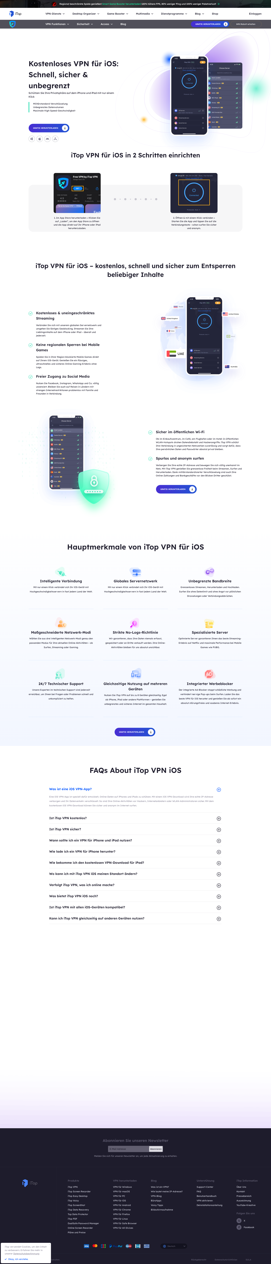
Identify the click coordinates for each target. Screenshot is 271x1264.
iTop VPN (73, 1187)
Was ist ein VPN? (160, 1187)
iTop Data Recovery (78, 1209)
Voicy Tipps (157, 1205)
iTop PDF (72, 1218)
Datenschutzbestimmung (26, 1253)
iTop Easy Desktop (78, 1196)
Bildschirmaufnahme (162, 1209)
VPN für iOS (119, 1200)
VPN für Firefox (121, 1214)
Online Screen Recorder (80, 1227)
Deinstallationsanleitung (209, 1205)
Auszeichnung (243, 1200)
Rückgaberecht (198, 1259)
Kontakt (240, 1191)
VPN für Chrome (122, 1209)
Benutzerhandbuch (206, 1196)
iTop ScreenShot (76, 1205)
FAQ (199, 1191)
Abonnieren (156, 1149)
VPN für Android (122, 1205)
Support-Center (205, 1187)
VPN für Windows (122, 1187)
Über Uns (241, 1187)
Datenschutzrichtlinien (226, 1259)
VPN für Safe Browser (125, 1223)
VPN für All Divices (123, 1227)
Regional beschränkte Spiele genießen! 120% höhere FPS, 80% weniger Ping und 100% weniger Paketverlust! (137, 4)
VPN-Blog (156, 1196)
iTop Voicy (73, 1200)
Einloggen (255, 13)
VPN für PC (119, 1196)
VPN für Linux (120, 1218)
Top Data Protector (78, 1214)
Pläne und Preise (76, 1232)
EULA (248, 1259)
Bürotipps (156, 1200)
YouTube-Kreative (245, 1205)
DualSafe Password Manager (83, 1223)
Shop (215, 13)
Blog (123, 24)
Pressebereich (243, 1196)
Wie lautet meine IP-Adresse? (167, 1191)
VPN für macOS (121, 1191)
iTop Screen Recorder (79, 1191)
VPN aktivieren (205, 1200)
